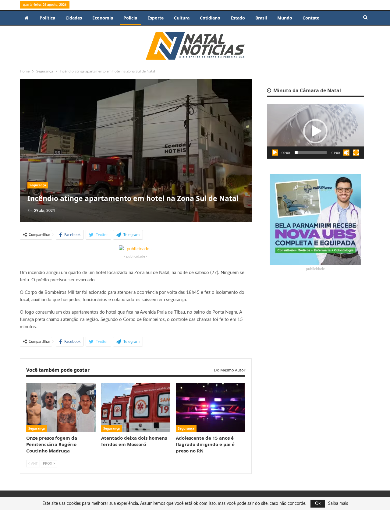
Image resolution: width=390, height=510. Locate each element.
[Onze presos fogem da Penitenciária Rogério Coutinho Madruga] (61, 407)
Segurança (38, 185)
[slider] (311, 152)
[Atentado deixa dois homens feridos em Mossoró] (136, 407)
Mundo (284, 18)
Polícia (130, 18)
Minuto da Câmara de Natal (306, 90)
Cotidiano (210, 18)
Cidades (74, 18)
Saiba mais (338, 503)
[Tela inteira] (356, 152)
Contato (311, 18)
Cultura (182, 18)
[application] (315, 131)
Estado (238, 18)
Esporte (155, 18)
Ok (318, 503)
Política (47, 18)
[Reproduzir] (275, 152)
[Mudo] (346, 152)
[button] (315, 131)
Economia (102, 18)
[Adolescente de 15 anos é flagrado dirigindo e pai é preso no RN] (210, 407)
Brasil (261, 18)
